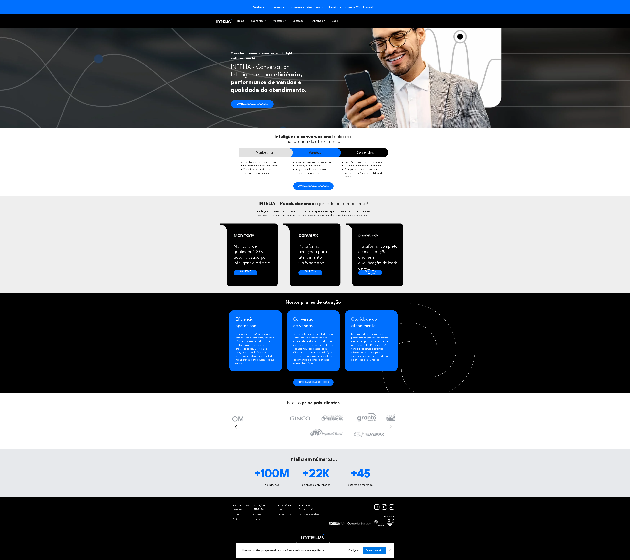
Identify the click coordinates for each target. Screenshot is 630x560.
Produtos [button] (278, 21)
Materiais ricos (284, 514)
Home (240, 21)
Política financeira (307, 509)
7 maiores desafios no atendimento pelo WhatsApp (331, 7)
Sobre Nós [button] (257, 21)
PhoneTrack (258, 510)
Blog (280, 510)
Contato (236, 519)
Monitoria (257, 519)
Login (335, 21)
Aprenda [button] (317, 21)
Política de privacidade (309, 514)
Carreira (236, 514)
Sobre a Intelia (239, 510)
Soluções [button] (298, 21)
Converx (257, 514)
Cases (281, 519)
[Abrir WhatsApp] (8, 552)
